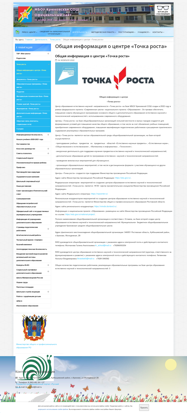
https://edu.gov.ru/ (123, 177)
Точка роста (55, 39)
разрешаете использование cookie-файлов (53, 409)
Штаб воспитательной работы (28, 235)
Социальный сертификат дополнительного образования (29, 271)
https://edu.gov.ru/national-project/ (80, 214)
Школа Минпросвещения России (29, 277)
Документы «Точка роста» (27, 79)
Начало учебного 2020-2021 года (29, 139)
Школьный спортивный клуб (28, 181)
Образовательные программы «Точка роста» (32, 85)
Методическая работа (102, 32)
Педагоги (20, 91)
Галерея (20, 129)
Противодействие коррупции (28, 172)
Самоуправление (23, 198)
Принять (144, 407)
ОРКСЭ (19, 301)
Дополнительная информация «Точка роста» (32, 115)
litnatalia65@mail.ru (85, 258)
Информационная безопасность (29, 134)
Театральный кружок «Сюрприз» (29, 240)
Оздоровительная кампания (27, 176)
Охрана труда (22, 282)
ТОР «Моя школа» (23, 53)
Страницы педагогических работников (27, 229)
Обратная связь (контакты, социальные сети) (27, 122)
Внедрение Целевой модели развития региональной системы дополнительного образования (32, 257)
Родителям (21, 58)
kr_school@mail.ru (103, 245)
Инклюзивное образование (27, 305)
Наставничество (23, 144)
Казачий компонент (24, 244)
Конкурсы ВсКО (22, 265)
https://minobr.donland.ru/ (105, 206)
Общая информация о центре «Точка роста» (31, 72)
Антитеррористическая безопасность (31, 249)
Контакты (158, 32)
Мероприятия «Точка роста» (28, 108)
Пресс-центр (29, 32)
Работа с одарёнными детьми (28, 296)
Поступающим (126, 32)
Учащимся (143, 32)
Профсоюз (20, 167)
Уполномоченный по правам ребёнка (31, 162)
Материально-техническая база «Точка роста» (32, 98)
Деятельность (79, 32)
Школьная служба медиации (28, 291)
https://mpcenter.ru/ (99, 193)
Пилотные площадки (24, 287)
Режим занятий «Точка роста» (29, 104)
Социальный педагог (25, 158)
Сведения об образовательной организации (55, 32)
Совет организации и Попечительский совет (31, 192)
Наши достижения (23, 186)
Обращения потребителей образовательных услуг (27, 205)
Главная (29, 39)
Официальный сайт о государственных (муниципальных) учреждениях (32, 213)
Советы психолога (24, 153)
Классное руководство (25, 148)
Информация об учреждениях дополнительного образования (29, 221)
